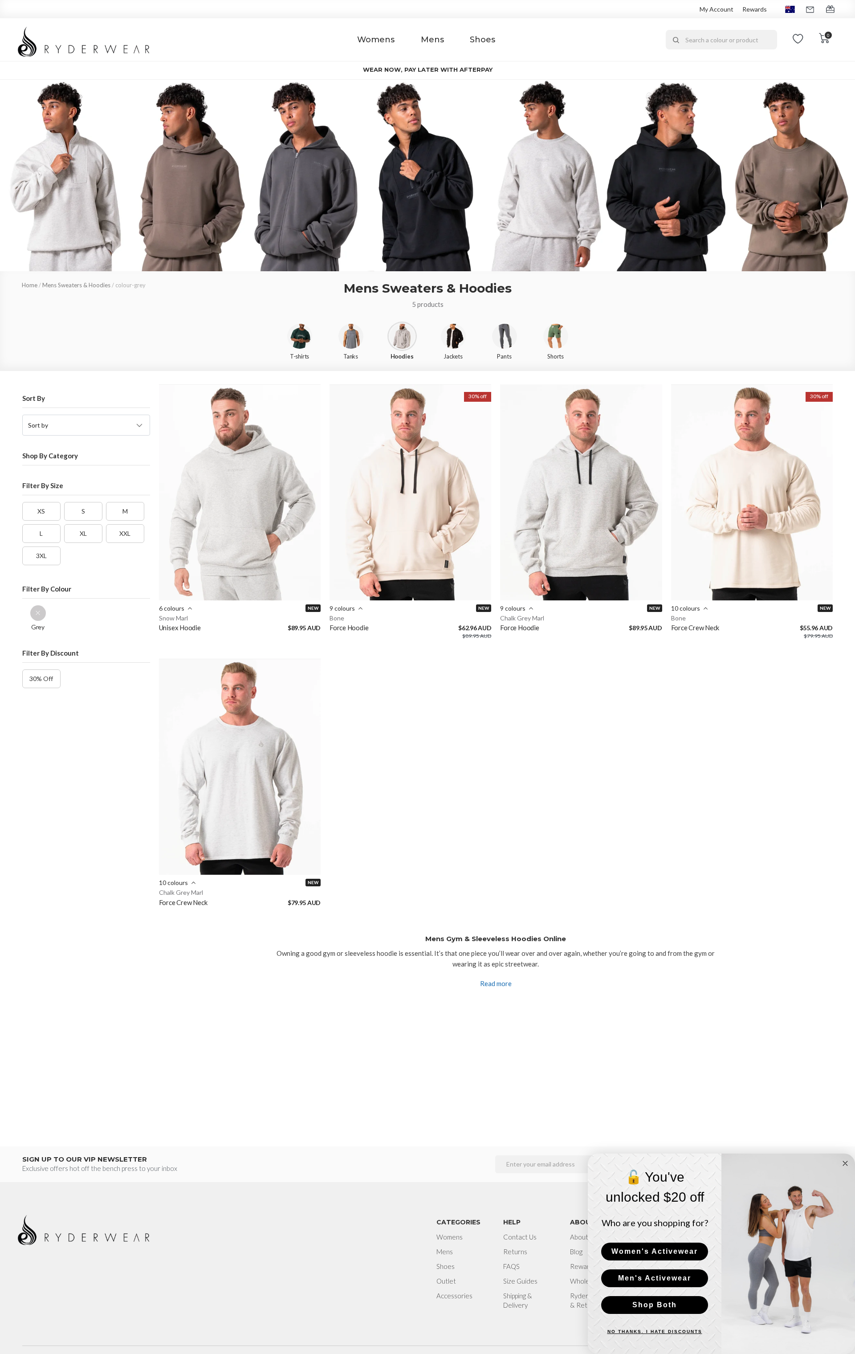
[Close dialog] (845, 1163)
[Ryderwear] (84, 39)
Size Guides (520, 1281)
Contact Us (520, 1237)
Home (29, 285)
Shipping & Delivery (517, 1300)
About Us (583, 1237)
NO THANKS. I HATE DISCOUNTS (654, 1331)
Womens (376, 40)
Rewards (754, 9)
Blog (576, 1252)
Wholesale (586, 1281)
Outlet (446, 1281)
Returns (515, 1252)
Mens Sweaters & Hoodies (76, 285)
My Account (716, 9)
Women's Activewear (654, 1251)
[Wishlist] (798, 39)
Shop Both (654, 1305)
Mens (432, 40)
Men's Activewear (654, 1278)
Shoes (482, 40)
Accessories (454, 1296)
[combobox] (721, 39)
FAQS (511, 1266)
